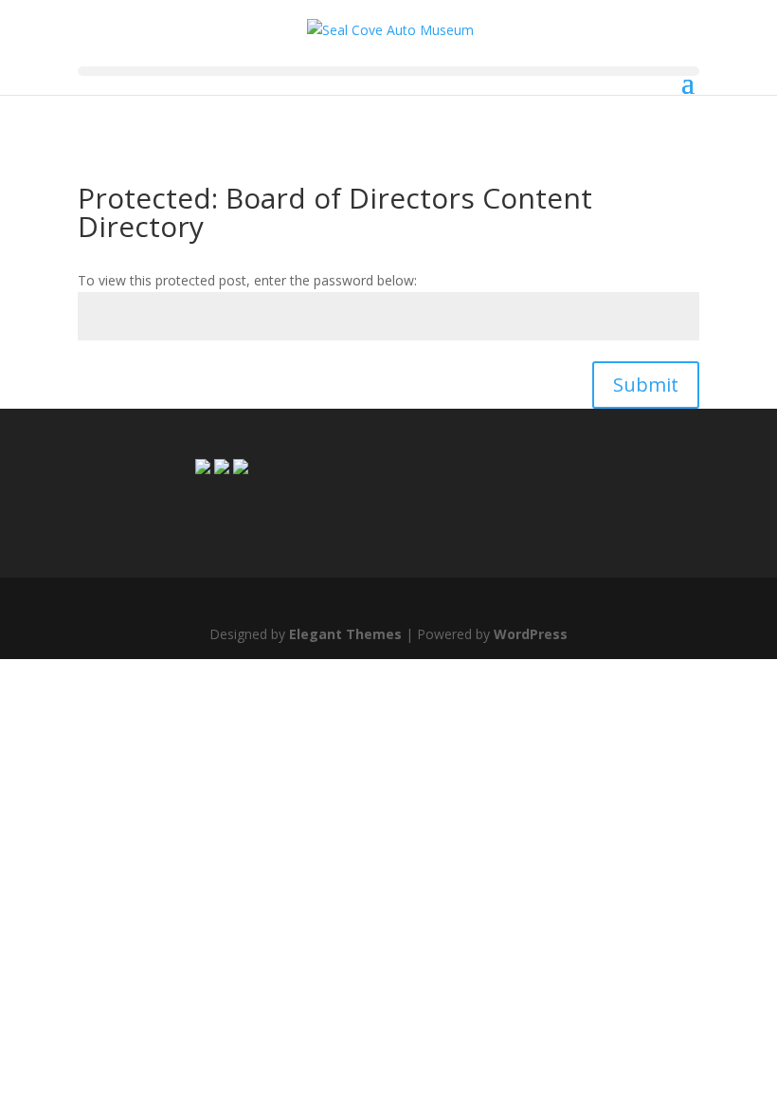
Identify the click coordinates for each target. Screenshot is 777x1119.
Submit (645, 384)
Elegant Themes (345, 634)
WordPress (531, 634)
